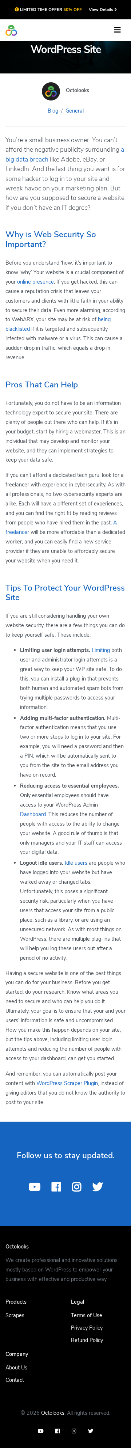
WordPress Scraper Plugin (67, 1083)
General (75, 110)
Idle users (76, 863)
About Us (16, 1367)
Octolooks (52, 1413)
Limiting (101, 650)
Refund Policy (87, 1340)
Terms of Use (86, 1315)
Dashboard (33, 814)
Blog (53, 110)
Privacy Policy (87, 1327)
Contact (14, 1380)
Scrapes (14, 1315)
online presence (35, 281)
